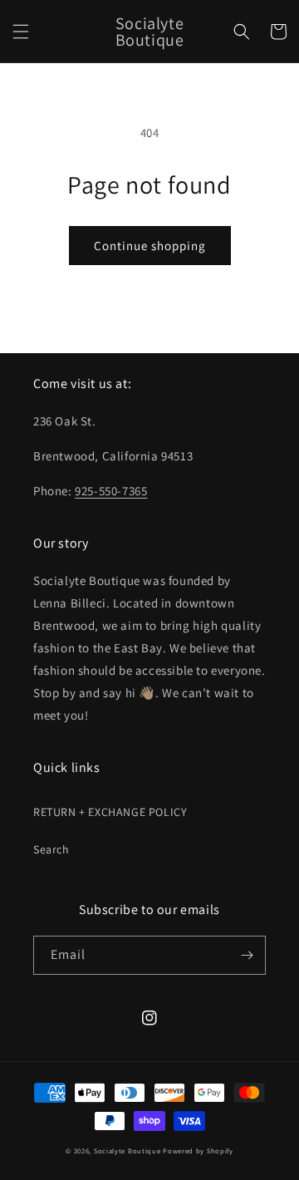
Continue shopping (150, 245)
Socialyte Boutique (127, 1150)
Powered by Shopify (198, 1150)
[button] (20, 31)
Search (51, 849)
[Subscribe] (246, 955)
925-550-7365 (111, 491)
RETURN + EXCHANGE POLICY (110, 811)
